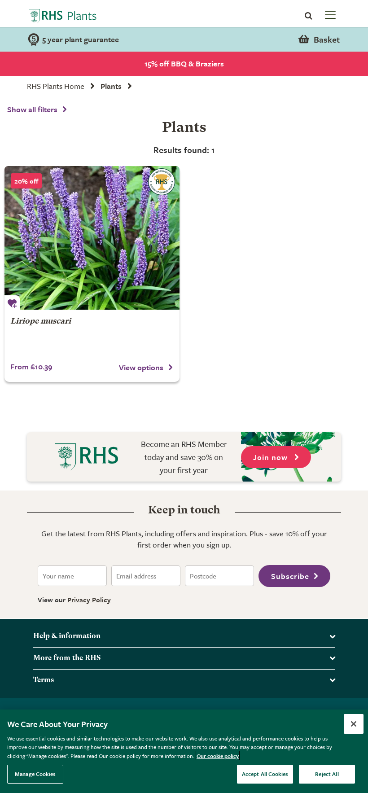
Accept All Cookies (265, 774)
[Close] (354, 724)
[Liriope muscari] (92, 238)
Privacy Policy (89, 600)
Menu (329, 14)
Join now (271, 457)
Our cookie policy (218, 756)
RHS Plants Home (55, 86)
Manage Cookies (35, 774)
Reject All (326, 774)
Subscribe (290, 576)
